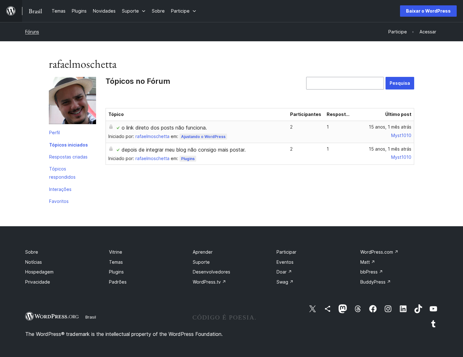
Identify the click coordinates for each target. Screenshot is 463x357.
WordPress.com (379, 252)
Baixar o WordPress (428, 11)
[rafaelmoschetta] (72, 102)
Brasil (90, 317)
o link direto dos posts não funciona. (164, 127)
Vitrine (115, 252)
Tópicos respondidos (62, 173)
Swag (285, 282)
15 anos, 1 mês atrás (390, 127)
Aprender (203, 252)
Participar (286, 252)
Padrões (118, 282)
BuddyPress (375, 282)
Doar (284, 271)
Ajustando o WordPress (203, 136)
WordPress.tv (209, 282)
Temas (116, 262)
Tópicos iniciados (68, 144)
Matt (367, 262)
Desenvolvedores (211, 271)
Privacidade (37, 282)
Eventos (285, 262)
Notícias (33, 262)
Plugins (188, 158)
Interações (60, 189)
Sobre (31, 252)
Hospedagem (39, 271)
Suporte (201, 262)
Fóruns (32, 31)
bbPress (371, 271)
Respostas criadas (68, 156)
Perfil (54, 132)
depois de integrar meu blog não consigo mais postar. (184, 150)
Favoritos (59, 201)
